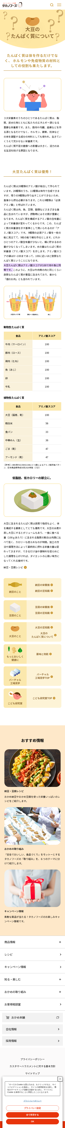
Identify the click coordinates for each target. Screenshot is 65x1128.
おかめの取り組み (15, 992)
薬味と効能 (42, 654)
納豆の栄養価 (42, 585)
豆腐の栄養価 (42, 607)
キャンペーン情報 (15, 967)
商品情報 (9, 942)
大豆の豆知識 (42, 627)
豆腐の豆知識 (42, 613)
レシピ (8, 954)
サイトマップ (32, 1073)
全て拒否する (32, 1115)
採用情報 (11, 1041)
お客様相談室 (12, 1004)
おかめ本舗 (18, 1017)
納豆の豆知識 (42, 591)
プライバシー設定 (32, 1108)
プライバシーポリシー (32, 1059)
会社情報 (11, 1029)
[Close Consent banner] (60, 1078)
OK (32, 1121)
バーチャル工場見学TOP (42, 675)
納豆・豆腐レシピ (13, 567)
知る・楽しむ (12, 979)
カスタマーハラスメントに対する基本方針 (32, 1066)
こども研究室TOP (42, 698)
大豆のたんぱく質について (42, 634)
